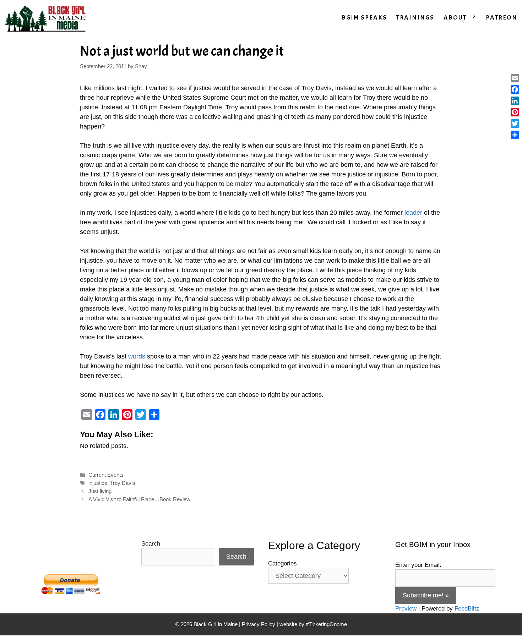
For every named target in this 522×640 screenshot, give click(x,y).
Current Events (106, 475)
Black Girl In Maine (216, 624)
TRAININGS (415, 17)
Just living (100, 491)
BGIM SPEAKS (364, 17)
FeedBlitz (467, 608)
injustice (97, 483)
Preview (406, 608)
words (136, 356)
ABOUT (455, 17)
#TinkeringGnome (326, 624)
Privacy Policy (258, 624)
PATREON (501, 17)
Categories (282, 563)
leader (413, 212)
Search (150, 543)
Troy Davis (122, 483)
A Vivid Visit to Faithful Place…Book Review (139, 499)
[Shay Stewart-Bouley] (46, 17)
